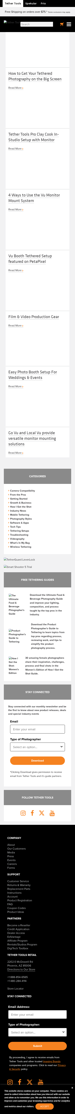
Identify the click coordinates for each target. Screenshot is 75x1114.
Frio (43, 3)
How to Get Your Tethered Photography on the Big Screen (35, 76)
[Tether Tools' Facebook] (22, 1083)
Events (11, 860)
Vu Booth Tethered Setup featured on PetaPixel (30, 258)
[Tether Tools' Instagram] (12, 1083)
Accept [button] (44, 1106)
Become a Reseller (18, 925)
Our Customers (16, 848)
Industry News (18, 510)
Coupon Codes (16, 908)
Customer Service (18, 881)
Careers (12, 864)
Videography (17, 539)
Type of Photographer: (24, 1024)
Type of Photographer (25, 739)
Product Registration (19, 900)
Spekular (31, 3)
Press (10, 856)
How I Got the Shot (20, 506)
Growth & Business (20, 502)
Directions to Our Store (21, 969)
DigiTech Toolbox (17, 948)
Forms (11, 868)
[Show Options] (61, 747)
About (11, 845)
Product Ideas (15, 912)
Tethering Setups (19, 531)
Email (14, 721)
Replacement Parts (18, 889)
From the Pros (18, 494)
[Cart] (62, 24)
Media (11, 852)
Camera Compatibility (22, 490)
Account (12, 896)
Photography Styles (21, 518)
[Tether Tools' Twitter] (32, 1083)
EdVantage (14, 937)
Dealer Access (16, 933)
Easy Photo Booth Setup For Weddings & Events (32, 374)
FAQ (10, 904)
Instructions (14, 893)
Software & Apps (19, 522)
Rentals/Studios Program (22, 944)
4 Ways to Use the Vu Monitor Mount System (34, 197)
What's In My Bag (20, 543)
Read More (15, 88)
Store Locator (15, 988)
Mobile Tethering (19, 514)
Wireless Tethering (20, 547)
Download (37, 761)
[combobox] (36, 747)
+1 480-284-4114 (17, 981)
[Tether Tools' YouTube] (40, 1083)
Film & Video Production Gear (33, 316)
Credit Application (18, 929)
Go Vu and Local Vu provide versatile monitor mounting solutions (32, 438)
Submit (37, 1046)
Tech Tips (15, 527)
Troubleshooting (19, 535)
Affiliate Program (17, 940)
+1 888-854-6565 (17, 977)
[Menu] (69, 24)
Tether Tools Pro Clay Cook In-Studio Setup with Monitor (33, 136)
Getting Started (18, 498)
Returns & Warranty (19, 885)
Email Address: (19, 1007)
